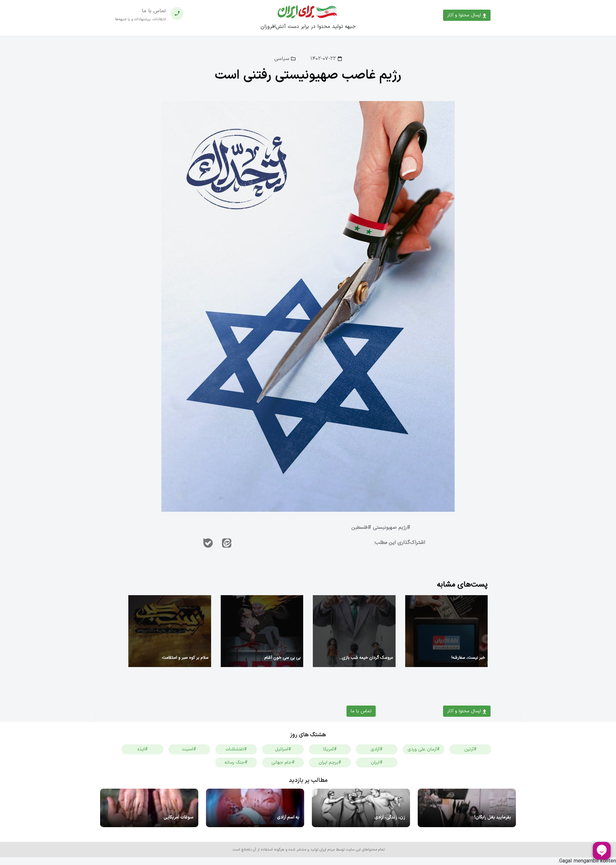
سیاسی (281, 59)
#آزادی (377, 749)
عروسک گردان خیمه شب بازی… (366, 657)
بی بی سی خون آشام (282, 657)
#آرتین (470, 749)
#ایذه (142, 749)
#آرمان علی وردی (423, 749)
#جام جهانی (283, 762)
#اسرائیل (283, 749)
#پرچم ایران (330, 762)
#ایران (377, 762)
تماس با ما (361, 711)
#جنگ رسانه (236, 762)
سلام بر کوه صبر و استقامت (185, 657)
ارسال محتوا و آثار (465, 15)
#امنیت (189, 749)
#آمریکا (330, 749)
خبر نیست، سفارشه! (468, 657)
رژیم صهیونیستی (390, 527)
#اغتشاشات (236, 749)
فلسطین (359, 527)
